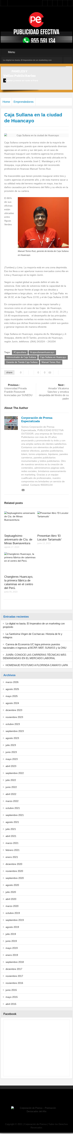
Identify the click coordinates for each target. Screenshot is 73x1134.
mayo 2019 (12, 948)
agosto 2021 (12, 822)
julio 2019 (11, 934)
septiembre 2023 (15, 731)
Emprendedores (24, 101)
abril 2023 (11, 766)
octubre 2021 (13, 808)
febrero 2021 (13, 850)
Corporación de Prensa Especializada (36, 419)
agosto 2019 (12, 927)
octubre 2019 (13, 913)
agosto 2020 (12, 885)
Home (6, 101)
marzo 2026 (12, 682)
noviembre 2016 (14, 983)
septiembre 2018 (15, 962)
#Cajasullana (20, 352)
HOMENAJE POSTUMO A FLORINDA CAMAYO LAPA (37, 665)
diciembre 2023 (14, 710)
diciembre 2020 (14, 864)
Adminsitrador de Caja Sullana (21, 357)
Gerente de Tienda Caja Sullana (22, 362)
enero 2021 (12, 857)
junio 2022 (11, 787)
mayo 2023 (12, 759)
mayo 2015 (12, 997)
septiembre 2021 (15, 815)
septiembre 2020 (15, 878)
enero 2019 (12, 955)
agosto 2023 (12, 738)
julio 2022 (11, 780)
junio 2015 (11, 990)
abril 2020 (11, 899)
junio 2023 (11, 752)
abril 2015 (11, 1004)
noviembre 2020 (14, 871)
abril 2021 (11, 836)
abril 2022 (11, 794)
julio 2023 (11, 745)
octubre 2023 (13, 724)
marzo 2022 (12, 801)
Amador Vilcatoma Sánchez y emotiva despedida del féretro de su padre (54, 391)
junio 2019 (11, 941)
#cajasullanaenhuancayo (42, 352)
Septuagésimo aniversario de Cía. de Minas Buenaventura (18, 539)
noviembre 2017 (14, 976)
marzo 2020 (12, 906)
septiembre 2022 (15, 773)
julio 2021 (11, 829)
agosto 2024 (12, 703)
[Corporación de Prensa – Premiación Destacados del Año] (36, 19)
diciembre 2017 (14, 969)
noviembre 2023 (14, 717)
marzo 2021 (12, 843)
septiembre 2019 (15, 920)
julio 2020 (11, 892)
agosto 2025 (12, 689)
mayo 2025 (12, 696)
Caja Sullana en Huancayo (53, 357)
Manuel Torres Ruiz (51, 362)
